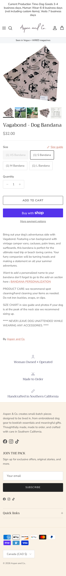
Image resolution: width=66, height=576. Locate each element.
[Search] (12, 28)
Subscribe (32, 487)
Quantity (8, 176)
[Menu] (4, 28)
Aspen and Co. (16, 339)
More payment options (33, 221)
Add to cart (33, 200)
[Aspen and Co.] (33, 28)
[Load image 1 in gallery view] (33, 74)
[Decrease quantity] (6, 184)
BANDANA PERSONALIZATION (31, 281)
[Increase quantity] (21, 184)
